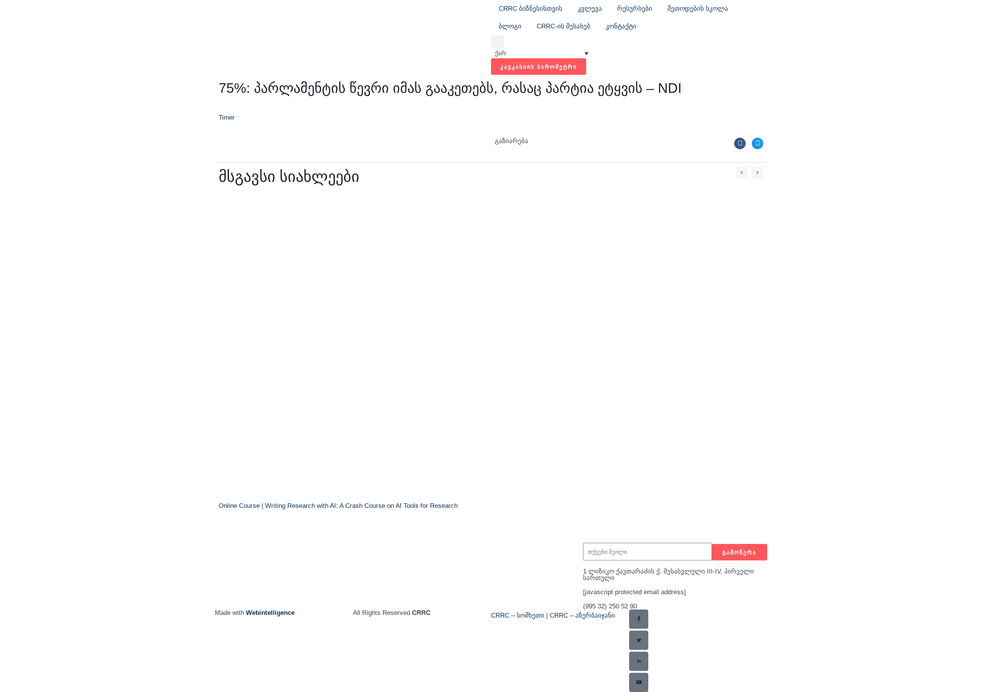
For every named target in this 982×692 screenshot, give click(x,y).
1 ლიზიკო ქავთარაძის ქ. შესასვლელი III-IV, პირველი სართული (668, 575)
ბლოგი (510, 26)
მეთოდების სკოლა (697, 8)
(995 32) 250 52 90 (610, 606)
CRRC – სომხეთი (517, 615)
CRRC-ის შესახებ (563, 26)
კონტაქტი (621, 26)
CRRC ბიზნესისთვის (530, 8)
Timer (227, 117)
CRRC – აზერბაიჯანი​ (582, 615)
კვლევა (590, 8)
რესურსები (634, 8)
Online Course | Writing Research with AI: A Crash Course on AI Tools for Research (338, 505)
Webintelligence (270, 612)
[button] (497, 41)
